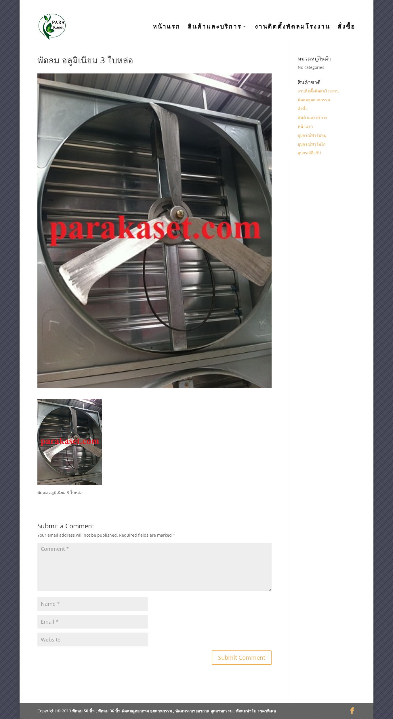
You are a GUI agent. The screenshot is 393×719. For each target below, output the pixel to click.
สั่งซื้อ (347, 27)
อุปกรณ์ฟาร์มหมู (312, 135)
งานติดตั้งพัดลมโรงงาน (292, 27)
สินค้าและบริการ (215, 27)
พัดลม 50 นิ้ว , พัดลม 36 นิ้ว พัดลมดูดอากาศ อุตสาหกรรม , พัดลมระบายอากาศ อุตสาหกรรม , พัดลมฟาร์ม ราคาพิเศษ (174, 711)
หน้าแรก (166, 27)
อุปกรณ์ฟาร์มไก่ (311, 144)
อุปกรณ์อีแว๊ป (309, 153)
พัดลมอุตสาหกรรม (314, 100)
